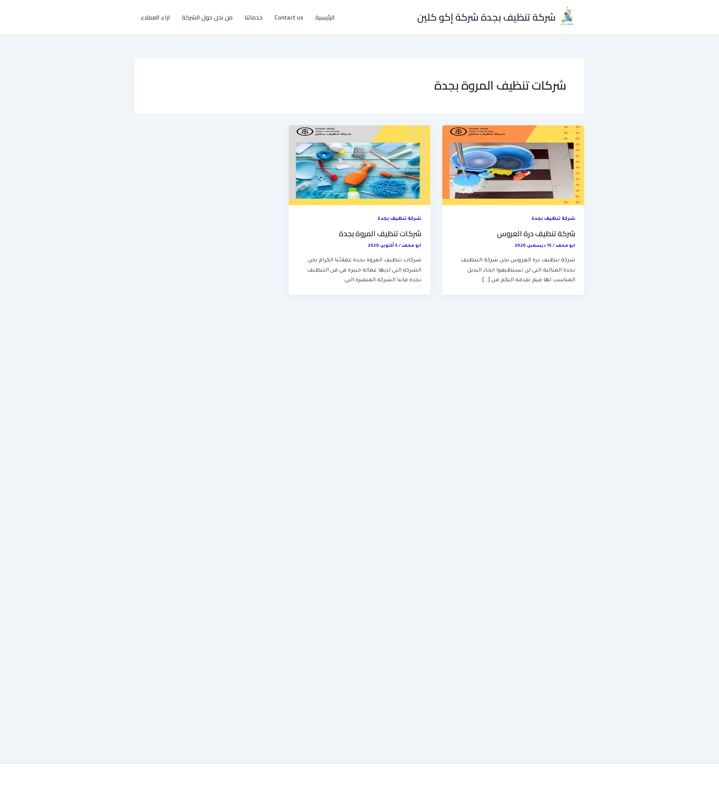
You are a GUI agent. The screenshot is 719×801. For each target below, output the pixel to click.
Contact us (288, 17)
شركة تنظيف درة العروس (536, 233)
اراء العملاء (155, 17)
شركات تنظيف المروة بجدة (380, 233)
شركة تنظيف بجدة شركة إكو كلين (486, 17)
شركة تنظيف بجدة (553, 219)
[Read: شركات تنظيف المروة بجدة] (360, 166)
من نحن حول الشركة (207, 17)
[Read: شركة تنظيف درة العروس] (513, 166)
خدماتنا (254, 17)
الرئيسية (325, 17)
